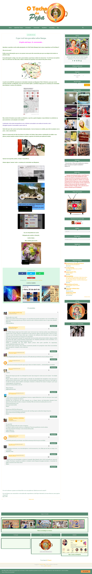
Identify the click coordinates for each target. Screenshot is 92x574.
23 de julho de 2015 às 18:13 (16, 360)
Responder (53, 326)
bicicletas (35, 280)
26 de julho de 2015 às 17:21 (12, 420)
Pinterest (27, 261)
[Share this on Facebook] (22, 273)
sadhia (10, 361)
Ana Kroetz (12, 444)
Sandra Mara (12, 455)
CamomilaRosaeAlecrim (15, 312)
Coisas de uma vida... (71, 271)
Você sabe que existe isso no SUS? (74, 268)
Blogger (50, 560)
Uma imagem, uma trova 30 (72, 285)
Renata (11, 369)
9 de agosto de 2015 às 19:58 (20, 455)
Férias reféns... (69, 273)
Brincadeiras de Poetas (72, 284)
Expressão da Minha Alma (72, 288)
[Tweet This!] (31, 273)
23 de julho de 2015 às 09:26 (12, 313)
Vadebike (24, 153)
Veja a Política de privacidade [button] (8, 572)
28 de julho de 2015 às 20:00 (19, 444)
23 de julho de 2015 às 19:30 (16, 368)
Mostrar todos (87, 296)
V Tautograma (69, 293)
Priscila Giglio (13, 353)
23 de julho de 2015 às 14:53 (20, 352)
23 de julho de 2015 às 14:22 (12, 328)
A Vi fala (29, 280)
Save (32, 277)
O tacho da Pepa (70, 267)
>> (60, 499)
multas (40, 280)
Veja (29, 177)
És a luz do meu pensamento (73, 264)
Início (10, 27)
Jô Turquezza (12, 393)
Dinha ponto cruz (13, 436)
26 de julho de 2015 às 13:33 (20, 393)
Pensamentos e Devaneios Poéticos (75, 263)
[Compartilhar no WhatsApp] (40, 273)
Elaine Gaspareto (48, 566)
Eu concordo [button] (85, 571)
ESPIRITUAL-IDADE (71, 292)
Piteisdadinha (69, 276)
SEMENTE (68, 289)
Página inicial (31, 499)
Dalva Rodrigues (13, 327)
